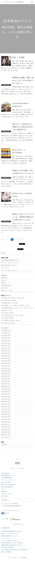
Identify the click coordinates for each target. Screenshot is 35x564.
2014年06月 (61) (5, 422)
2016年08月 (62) (5, 355)
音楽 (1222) (4, 288)
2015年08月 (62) (5, 386)
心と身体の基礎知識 (6, 477)
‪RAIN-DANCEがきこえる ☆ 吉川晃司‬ (12, 542)
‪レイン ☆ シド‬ (5, 267)
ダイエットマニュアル (7, 480)
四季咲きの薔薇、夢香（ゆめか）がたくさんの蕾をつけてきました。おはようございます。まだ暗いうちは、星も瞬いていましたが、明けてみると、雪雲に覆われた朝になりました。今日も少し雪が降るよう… (17, 91)
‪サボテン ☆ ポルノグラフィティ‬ (9, 262)
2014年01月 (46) (5, 434)
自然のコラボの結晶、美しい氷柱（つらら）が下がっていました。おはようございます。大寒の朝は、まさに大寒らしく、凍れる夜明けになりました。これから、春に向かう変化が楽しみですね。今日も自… (17, 181)
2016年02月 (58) (5, 371)
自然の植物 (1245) (6, 285)
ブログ (3, 489)
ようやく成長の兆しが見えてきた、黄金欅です (14, 549)
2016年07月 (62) (5, 358)
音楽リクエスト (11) (6, 290)
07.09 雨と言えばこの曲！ (8, 323)
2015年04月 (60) (5, 396)
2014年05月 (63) (5, 424)
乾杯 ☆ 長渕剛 (18, 57)
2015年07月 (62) (5, 389)
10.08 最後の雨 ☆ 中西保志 (8, 300)
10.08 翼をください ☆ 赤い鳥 (9, 303)
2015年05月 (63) (5, 394)
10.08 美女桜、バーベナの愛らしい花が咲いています (15, 305)
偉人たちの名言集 (6, 482)
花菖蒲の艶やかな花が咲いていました (12, 545)
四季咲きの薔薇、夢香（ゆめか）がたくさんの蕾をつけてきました (23, 80)
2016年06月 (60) (5, 361)
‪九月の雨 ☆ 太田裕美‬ (7, 547)
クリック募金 (4, 518)
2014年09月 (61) (5, 414)
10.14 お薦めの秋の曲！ (7, 318)
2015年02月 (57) (5, 401)
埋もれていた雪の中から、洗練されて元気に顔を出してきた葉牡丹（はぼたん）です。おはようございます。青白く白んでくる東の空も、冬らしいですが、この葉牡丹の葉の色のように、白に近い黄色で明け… (17, 138)
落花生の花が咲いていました (8, 265)
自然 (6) (3, 282)
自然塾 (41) (4, 277)
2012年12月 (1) (5, 437)
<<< (3, 239)
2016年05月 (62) (5, 363)
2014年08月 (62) (5, 417)
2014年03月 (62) (5, 429)
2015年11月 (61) (5, 378)
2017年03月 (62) (5, 338)
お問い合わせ (4, 496)
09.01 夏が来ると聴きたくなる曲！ (10, 320)
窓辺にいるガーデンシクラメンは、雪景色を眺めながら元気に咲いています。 (23, 217)
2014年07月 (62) (5, 419)
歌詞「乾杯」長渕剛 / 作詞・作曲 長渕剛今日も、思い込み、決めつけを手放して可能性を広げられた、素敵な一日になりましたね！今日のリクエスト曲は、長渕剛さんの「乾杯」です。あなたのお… (17, 65)
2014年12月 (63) (5, 406)
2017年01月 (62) (5, 343)
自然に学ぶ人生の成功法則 (8, 484)
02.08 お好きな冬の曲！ (7, 312)
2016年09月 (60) (5, 353)
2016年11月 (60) (5, 348)
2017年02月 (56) (5, 340)
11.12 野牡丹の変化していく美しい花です (12, 315)
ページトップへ (20, 468)
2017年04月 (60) (5, 335)
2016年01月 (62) (5, 373)
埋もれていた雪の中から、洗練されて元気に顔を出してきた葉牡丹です (23, 127)
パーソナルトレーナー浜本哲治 (12, 2)
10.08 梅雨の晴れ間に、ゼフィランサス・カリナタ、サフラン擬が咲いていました (17, 309)
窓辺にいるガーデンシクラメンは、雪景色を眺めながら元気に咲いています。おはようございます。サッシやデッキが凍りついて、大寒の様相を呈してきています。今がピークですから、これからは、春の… (17, 228)
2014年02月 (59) (5, 432)
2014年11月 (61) (5, 409)
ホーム (12, 468)
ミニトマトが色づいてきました (9, 270)
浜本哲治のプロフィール (7, 475)
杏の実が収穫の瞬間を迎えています (10, 260)
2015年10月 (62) (5, 381)
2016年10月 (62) (5, 350)
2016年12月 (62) (5, 345)
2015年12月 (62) (5, 376)
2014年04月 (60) (5, 427)
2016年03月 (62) (5, 368)
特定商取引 (4, 491)
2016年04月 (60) (5, 366)
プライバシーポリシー (7, 493)
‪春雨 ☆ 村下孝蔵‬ (6, 552)
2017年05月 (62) (5, 333)
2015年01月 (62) (5, 404)
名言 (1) (3, 280)
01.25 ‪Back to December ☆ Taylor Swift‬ (12, 297)
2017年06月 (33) (5, 330)
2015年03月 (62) (5, 399)
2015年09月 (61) (5, 383)
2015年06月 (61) (5, 391)
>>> (21, 239)
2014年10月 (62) (5, 411)
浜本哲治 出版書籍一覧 (7, 486)
